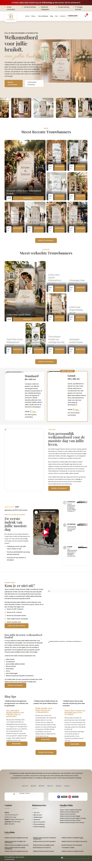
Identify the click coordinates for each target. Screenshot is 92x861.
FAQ (56, 16)
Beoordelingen (43, 16)
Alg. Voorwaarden (39, 822)
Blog (51, 16)
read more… (17, 744)
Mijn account (38, 815)
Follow (64, 797)
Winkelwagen (38, 817)
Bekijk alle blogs (46, 752)
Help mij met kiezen (16, 626)
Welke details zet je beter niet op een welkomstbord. (43, 710)
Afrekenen (37, 819)
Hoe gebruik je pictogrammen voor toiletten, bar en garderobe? (15, 713)
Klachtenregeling (39, 827)
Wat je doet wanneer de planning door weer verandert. (75, 712)
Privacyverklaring (39, 824)
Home (27, 16)
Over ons (36, 812)
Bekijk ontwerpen (12, 83)
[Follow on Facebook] (58, 796)
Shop (33, 16)
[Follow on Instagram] (69, 796)
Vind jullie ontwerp (32, 83)
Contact (62, 16)
